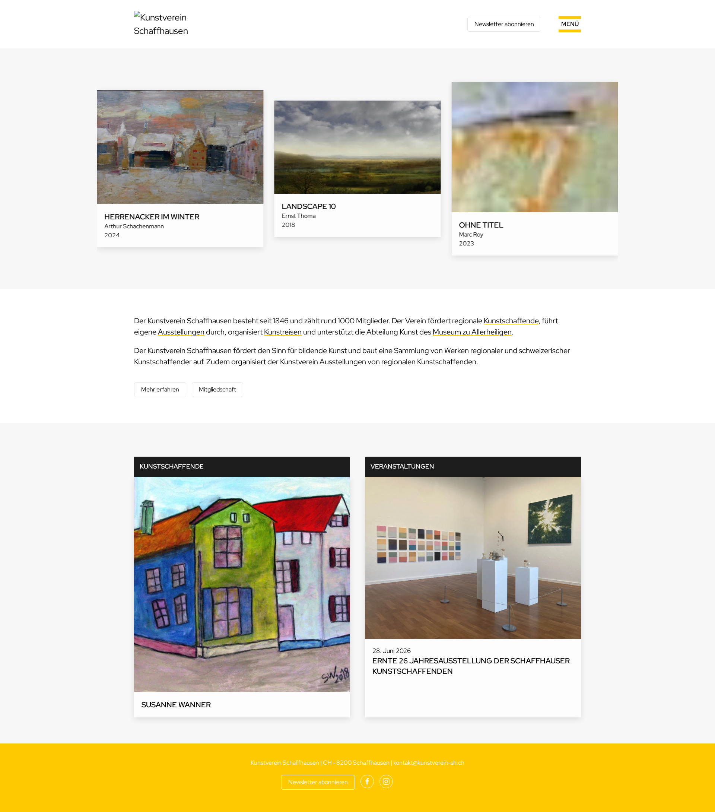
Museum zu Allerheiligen (472, 332)
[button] (561, 24)
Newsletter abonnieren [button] (504, 24)
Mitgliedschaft (217, 389)
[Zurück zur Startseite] (180, 24)
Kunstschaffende (511, 321)
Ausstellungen (181, 332)
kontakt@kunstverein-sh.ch (428, 763)
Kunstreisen (283, 332)
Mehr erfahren (160, 389)
